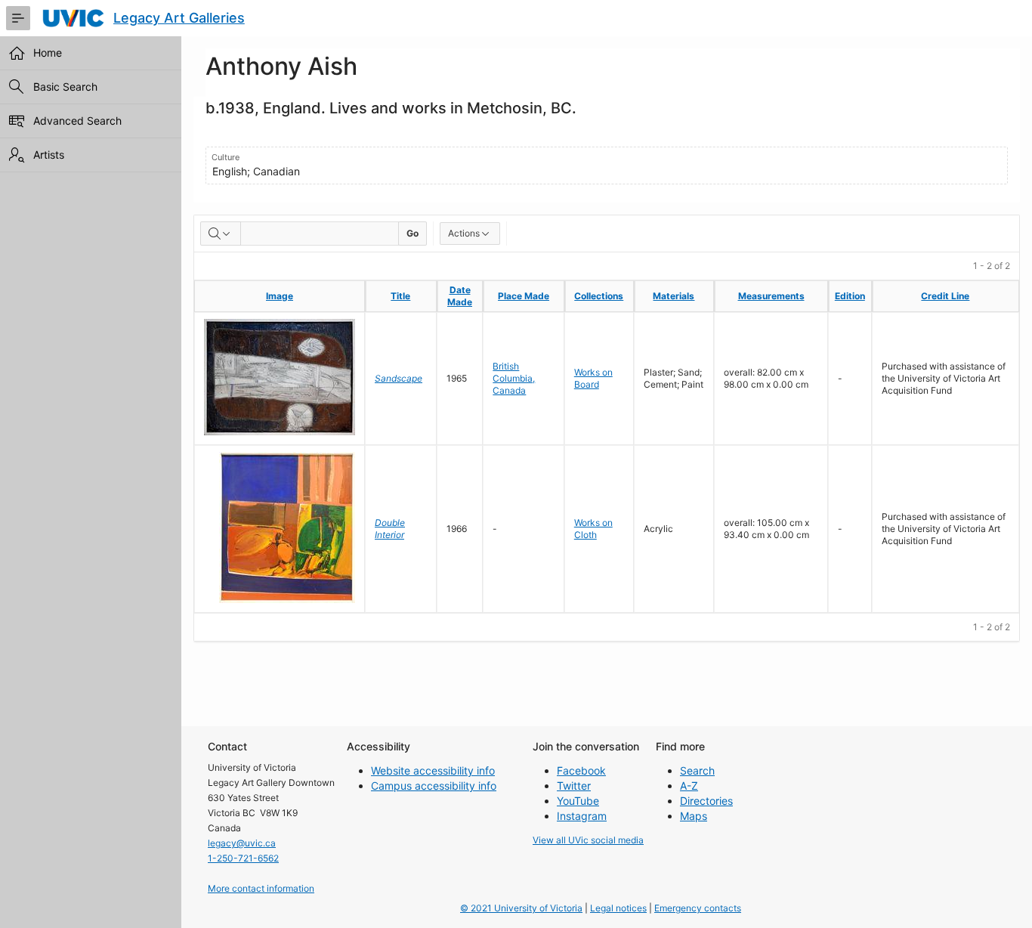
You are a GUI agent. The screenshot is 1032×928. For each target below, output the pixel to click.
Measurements (771, 296)
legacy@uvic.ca (242, 843)
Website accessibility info (433, 770)
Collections (598, 296)
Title (400, 296)
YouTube (578, 800)
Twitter (574, 785)
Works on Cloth (593, 528)
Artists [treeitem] (48, 154)
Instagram (582, 815)
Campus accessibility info (433, 785)
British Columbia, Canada (514, 378)
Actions (464, 233)
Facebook (581, 770)
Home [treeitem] (47, 52)
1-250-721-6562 (243, 858)
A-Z (689, 785)
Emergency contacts (697, 908)
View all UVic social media (588, 840)
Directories (706, 800)
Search (697, 770)
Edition (850, 296)
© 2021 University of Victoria (521, 908)
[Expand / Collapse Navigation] (18, 18)
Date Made (459, 296)
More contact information (261, 888)
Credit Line (945, 296)
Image (279, 296)
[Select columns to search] (220, 233)
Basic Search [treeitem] (65, 86)
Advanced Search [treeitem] (77, 120)
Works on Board (593, 378)
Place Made (523, 296)
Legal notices (618, 908)
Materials (673, 296)
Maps (693, 815)
